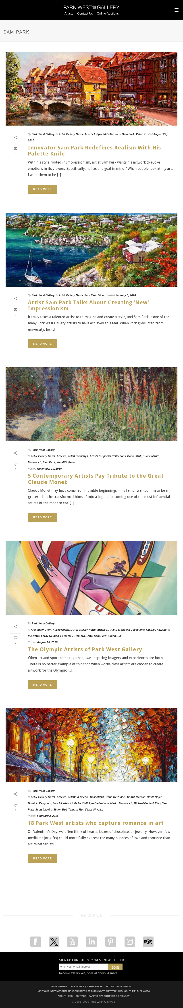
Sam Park (128, 134)
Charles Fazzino (156, 629)
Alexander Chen (41, 629)
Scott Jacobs (43, 809)
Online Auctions (108, 13)
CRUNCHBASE (95, 986)
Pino (157, 803)
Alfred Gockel (61, 629)
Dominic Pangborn (39, 803)
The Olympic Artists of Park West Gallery (85, 649)
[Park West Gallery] (91, 9)
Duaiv (146, 456)
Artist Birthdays (78, 456)
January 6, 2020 (126, 295)
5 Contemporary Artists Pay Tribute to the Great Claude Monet (96, 479)
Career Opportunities (103, 996)
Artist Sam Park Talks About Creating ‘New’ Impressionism (88, 305)
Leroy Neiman (50, 636)
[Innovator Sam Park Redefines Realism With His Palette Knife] (91, 89)
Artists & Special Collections (102, 134)
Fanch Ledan (61, 803)
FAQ (70, 996)
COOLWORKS (77, 986)
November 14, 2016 (49, 468)
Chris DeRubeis (116, 797)
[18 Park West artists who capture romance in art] (91, 745)
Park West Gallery (43, 134)
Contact (80, 996)
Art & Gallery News (71, 134)
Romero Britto (84, 636)
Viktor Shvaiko (94, 809)
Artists (68, 13)
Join (115, 967)
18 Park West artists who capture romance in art (96, 823)
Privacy (125, 996)
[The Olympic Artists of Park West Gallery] (91, 578)
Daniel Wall (134, 456)
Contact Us (85, 13)
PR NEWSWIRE (59, 986)
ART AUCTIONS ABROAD (118, 986)
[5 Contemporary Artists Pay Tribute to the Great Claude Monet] (91, 404)
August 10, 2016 (47, 642)
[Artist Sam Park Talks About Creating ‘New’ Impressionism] (91, 250)
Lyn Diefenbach (99, 803)
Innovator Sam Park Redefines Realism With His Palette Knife (94, 151)
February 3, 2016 (47, 815)
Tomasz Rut (75, 809)
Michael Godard (144, 803)
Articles (61, 456)
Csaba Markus (136, 797)
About (62, 996)
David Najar (154, 797)
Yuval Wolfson (65, 462)
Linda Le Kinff (79, 803)
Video (139, 134)
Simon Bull (114, 636)
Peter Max (66, 636)
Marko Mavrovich (121, 803)
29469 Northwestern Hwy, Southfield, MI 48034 (120, 991)
